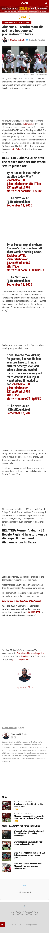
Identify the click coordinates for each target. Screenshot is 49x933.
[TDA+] (24, 17)
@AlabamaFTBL (16, 180)
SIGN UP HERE (33, 612)
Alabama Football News (23, 802)
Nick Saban (17, 149)
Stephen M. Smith (17, 39)
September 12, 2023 (19, 205)
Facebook (25, 656)
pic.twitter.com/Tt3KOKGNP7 (25, 270)
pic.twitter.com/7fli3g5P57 (23, 399)
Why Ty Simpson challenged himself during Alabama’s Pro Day (28, 843)
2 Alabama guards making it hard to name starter (28, 805)
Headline (21, 728)
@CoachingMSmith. (21, 659)
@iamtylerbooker (17, 184)
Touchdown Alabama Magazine (30, 653)
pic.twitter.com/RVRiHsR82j (24, 191)
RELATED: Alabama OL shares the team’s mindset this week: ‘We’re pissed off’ (24, 161)
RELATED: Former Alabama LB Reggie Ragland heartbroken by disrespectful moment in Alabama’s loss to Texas (24, 536)
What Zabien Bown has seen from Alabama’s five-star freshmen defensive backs (27, 865)
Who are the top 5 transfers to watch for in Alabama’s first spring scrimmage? (29, 833)
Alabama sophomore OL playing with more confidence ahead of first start (29, 817)
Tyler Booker (28, 123)
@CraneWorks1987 (18, 187)
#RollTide (34, 184)
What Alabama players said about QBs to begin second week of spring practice (29, 855)
